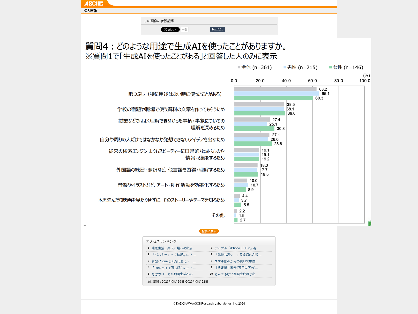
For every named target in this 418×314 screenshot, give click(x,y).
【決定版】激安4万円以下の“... (236, 268)
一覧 (184, 29)
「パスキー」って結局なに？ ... (174, 254)
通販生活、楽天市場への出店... (173, 248)
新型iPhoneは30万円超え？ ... (174, 261)
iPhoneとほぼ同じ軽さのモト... (174, 268)
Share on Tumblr (217, 29)
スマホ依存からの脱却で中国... (236, 261)
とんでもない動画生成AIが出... (236, 274)
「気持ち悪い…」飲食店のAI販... (238, 254)
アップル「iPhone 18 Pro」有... (237, 248)
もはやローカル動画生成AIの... (173, 274)
